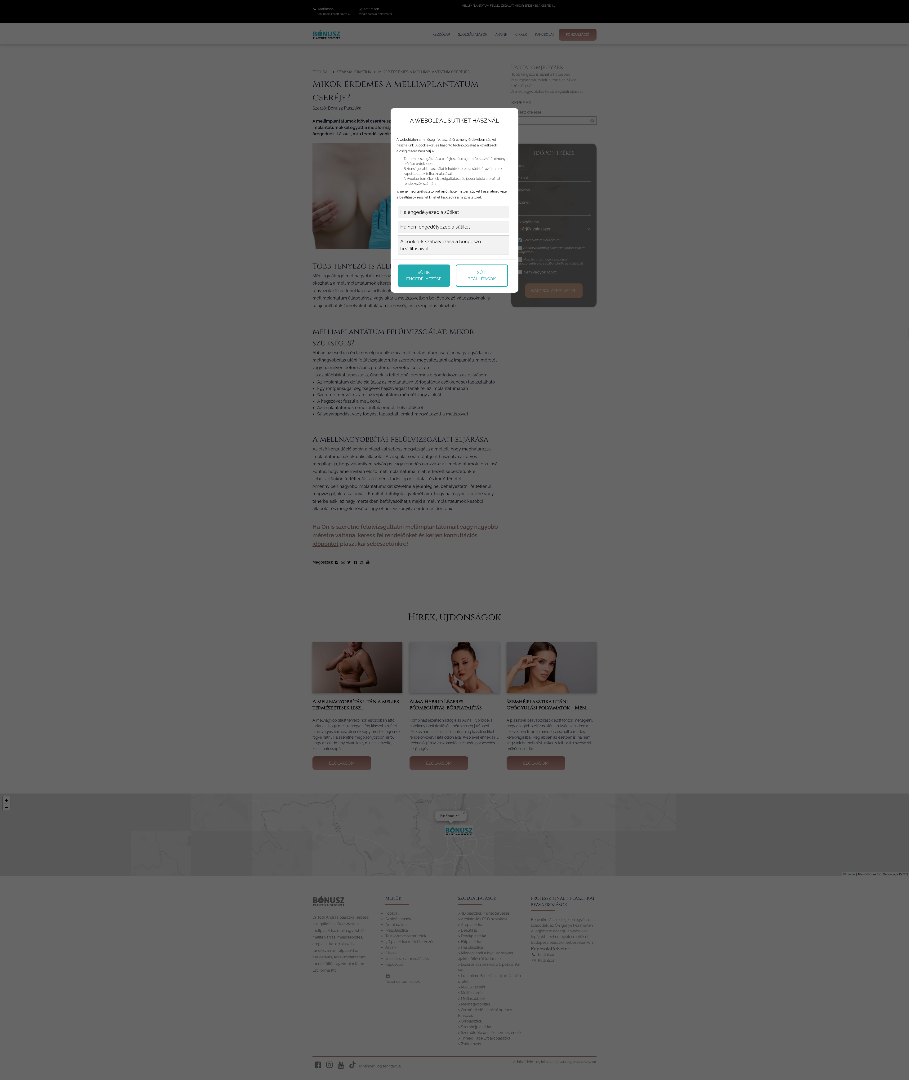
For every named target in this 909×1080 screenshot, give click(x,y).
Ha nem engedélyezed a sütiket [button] (435, 227)
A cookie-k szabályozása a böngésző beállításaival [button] (440, 245)
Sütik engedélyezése (423, 275)
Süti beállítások (482, 275)
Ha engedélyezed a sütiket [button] (429, 212)
